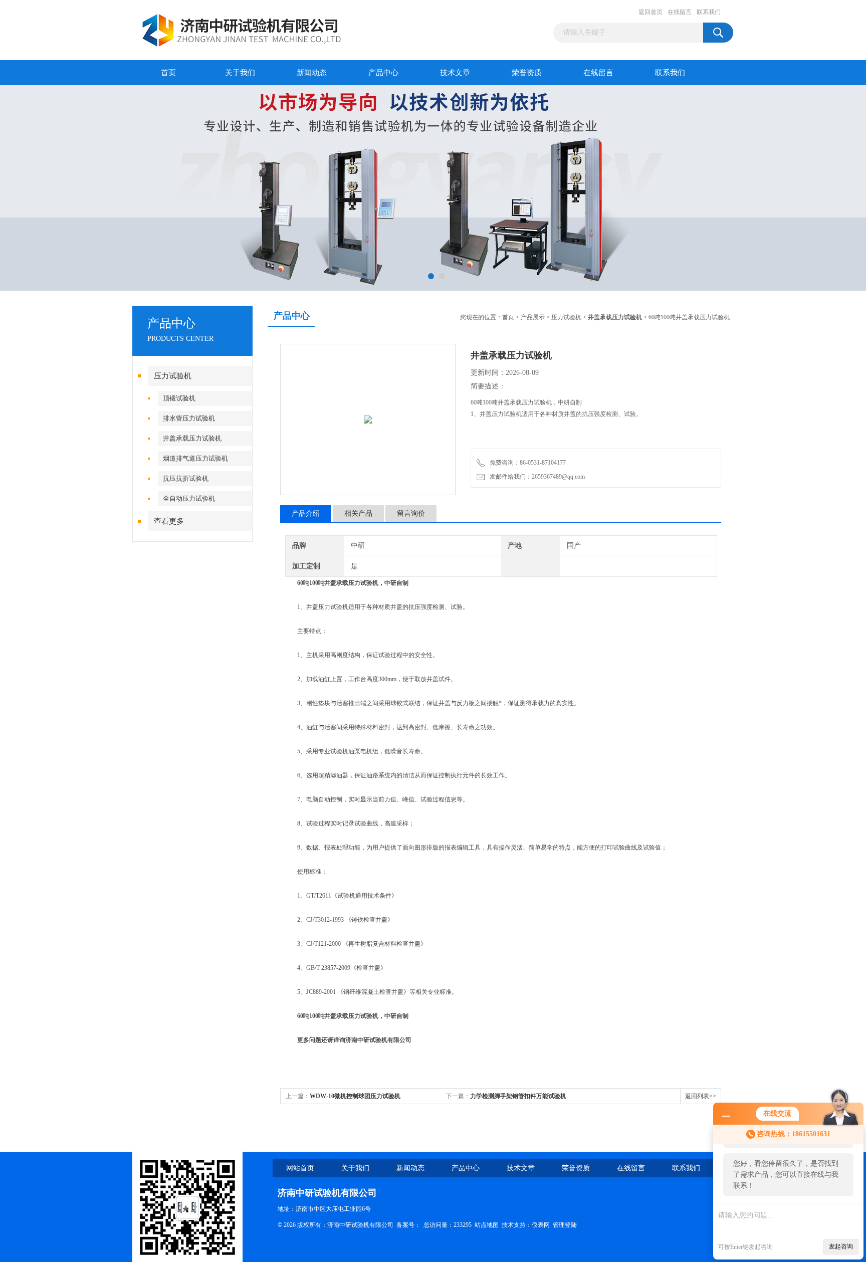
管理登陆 (565, 1224)
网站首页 (300, 1168)
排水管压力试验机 (189, 418)
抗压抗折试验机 (185, 478)
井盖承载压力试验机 (192, 438)
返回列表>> (700, 1096)
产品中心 (383, 73)
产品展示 (533, 317)
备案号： (408, 1224)
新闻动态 (312, 73)
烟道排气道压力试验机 (195, 458)
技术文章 (455, 73)
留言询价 (411, 513)
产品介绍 (306, 513)
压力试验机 (172, 376)
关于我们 (240, 73)
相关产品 (358, 513)
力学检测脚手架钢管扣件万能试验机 (518, 1096)
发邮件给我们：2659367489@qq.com (536, 476)
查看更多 (169, 521)
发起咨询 (841, 1246)
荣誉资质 (527, 73)
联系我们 (709, 12)
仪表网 (541, 1224)
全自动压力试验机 (189, 498)
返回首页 (650, 12)
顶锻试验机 (179, 398)
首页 (168, 73)
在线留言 (680, 12)
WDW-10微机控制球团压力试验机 (355, 1096)
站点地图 (487, 1224)
